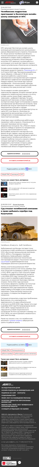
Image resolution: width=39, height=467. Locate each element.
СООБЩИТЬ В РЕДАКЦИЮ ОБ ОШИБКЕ (15, 409)
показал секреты (15, 320)
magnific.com (5, 242)
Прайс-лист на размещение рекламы (15, 398)
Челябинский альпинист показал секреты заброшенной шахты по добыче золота (21, 362)
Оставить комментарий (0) (19, 160)
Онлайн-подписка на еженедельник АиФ (17, 390)
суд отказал (5, 262)
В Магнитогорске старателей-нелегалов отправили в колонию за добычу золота (20, 373)
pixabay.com (5, 45)
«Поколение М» (29, 70)
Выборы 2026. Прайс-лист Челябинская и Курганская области (17, 405)
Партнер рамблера (17, 458)
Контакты (21, 393)
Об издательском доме (10, 388)
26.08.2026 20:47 (6, 204)
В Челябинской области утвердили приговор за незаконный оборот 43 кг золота (22, 368)
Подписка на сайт (8, 393)
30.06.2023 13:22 (6, 7)
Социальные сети (8, 395)
